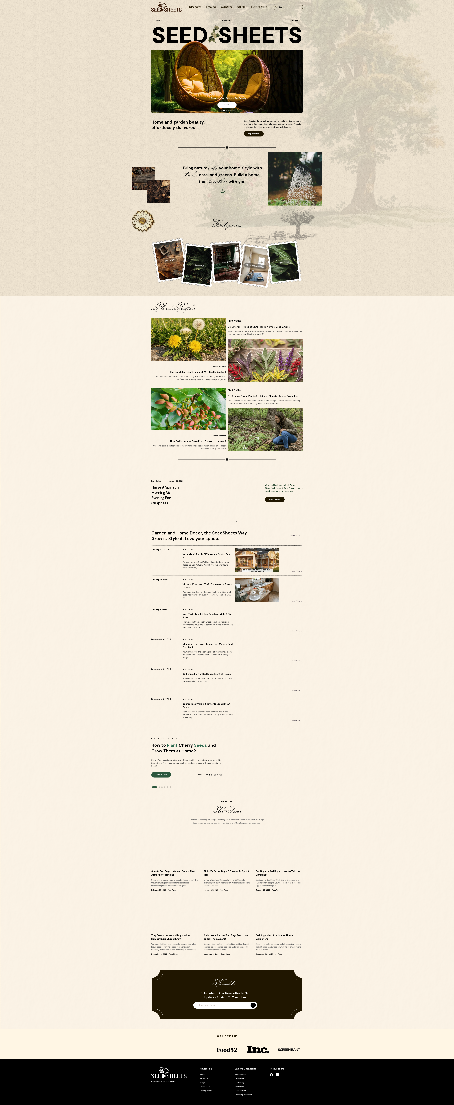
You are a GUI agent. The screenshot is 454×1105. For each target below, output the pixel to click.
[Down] (222, 190)
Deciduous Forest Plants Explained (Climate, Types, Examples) (263, 396)
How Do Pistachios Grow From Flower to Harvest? (198, 441)
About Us (204, 1078)
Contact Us (205, 1086)
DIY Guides (211, 7)
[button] (198, 105)
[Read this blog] (224, 493)
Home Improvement (243, 1094)
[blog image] (174, 852)
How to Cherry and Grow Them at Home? (183, 748)
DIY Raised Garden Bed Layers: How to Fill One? (167, 495)
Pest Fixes (241, 7)
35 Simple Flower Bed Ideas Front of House (207, 673)
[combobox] (288, 7)
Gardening (226, 7)
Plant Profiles (259, 7)
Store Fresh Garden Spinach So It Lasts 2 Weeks (227, 98)
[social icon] (271, 1074)
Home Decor (194, 7)
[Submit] (253, 1005)
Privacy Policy (206, 1090)
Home (202, 1074)
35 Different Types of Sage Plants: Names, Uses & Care (259, 326)
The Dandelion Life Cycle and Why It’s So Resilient (198, 371)
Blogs (202, 1082)
